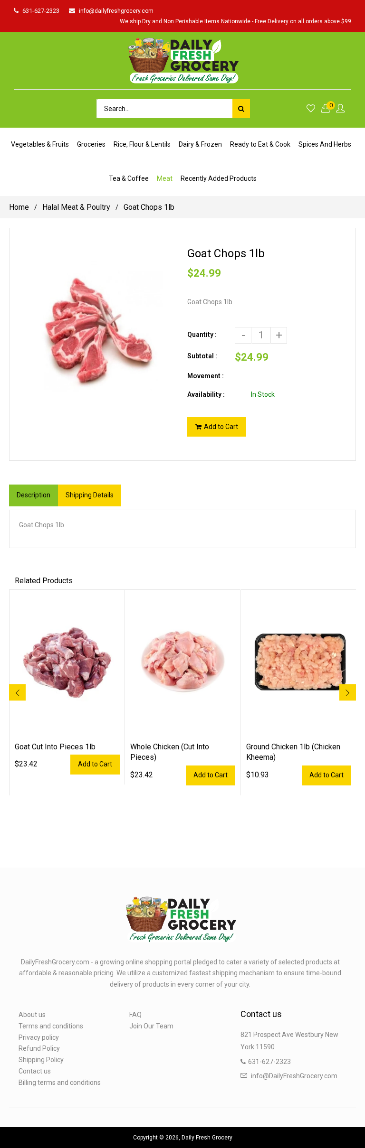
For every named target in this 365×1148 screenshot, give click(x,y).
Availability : (206, 394)
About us (32, 1014)
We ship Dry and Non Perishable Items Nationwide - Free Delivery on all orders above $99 (235, 21)
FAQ (135, 1014)
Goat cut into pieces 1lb (55, 746)
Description (33, 495)
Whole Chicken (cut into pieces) (169, 752)
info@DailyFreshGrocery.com (294, 1076)
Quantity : (202, 334)
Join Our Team (151, 1026)
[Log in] (340, 109)
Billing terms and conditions (60, 1082)
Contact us (35, 1071)
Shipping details (90, 495)
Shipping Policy (41, 1060)
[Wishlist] (311, 109)
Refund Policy (39, 1048)
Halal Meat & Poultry (76, 207)
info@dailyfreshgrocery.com (116, 11)
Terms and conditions (51, 1026)
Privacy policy (39, 1037)
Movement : (205, 376)
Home (19, 207)
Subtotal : (202, 356)
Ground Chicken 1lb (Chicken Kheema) (293, 752)
